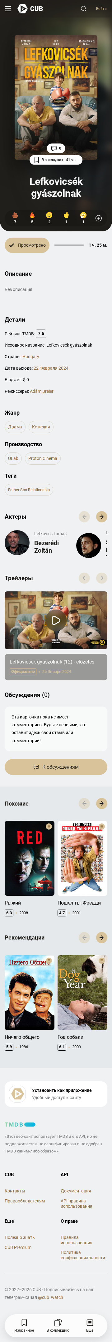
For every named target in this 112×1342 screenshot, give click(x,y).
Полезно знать (20, 1237)
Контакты (15, 1190)
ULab (13, 458)
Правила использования (76, 1240)
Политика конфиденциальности (83, 1255)
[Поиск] (83, 9)
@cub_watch (50, 1297)
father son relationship (29, 489)
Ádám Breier (42, 391)
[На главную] (30, 8)
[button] (101, 516)
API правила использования (76, 1203)
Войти (101, 9)
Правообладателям (25, 1200)
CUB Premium (18, 1247)
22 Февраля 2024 (51, 368)
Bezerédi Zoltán (46, 546)
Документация (76, 1190)
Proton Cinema (42, 458)
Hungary (30, 356)
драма (15, 426)
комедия (41, 426)
